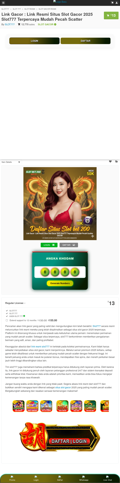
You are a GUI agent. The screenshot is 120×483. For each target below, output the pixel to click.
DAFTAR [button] (66, 244)
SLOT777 (5, 9)
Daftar (60, 480)
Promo (12, 480)
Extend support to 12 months (33, 320)
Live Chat (107, 480)
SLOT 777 (17, 9)
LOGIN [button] (47, 244)
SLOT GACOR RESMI (47, 9)
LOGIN (34, 40)
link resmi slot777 (40, 346)
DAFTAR (85, 40)
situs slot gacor (63, 387)
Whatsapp (83, 480)
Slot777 (97, 326)
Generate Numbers (60, 283)
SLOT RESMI (29, 9)
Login (36, 480)
